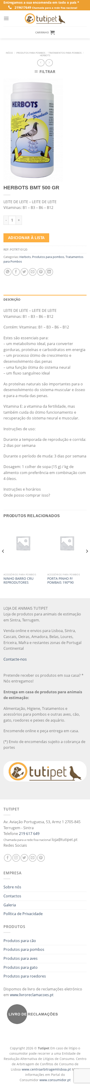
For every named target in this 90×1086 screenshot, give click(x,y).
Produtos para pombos (30, 52)
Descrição (11, 299)
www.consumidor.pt (55, 1080)
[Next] (86, 560)
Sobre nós (12, 887)
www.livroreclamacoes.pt (32, 994)
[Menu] (6, 18)
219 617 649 (29, 833)
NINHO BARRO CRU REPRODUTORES (18, 581)
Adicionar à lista (26, 237)
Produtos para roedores (24, 976)
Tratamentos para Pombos (64, 52)
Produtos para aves (20, 958)
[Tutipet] (45, 18)
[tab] (45, 299)
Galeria (9, 904)
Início (9, 52)
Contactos (12, 896)
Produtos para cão (19, 940)
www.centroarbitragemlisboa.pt (47, 1069)
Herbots (45, 55)
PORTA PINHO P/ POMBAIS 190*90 (60, 581)
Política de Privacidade (23, 913)
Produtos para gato (20, 967)
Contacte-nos (15, 659)
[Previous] (3, 560)
